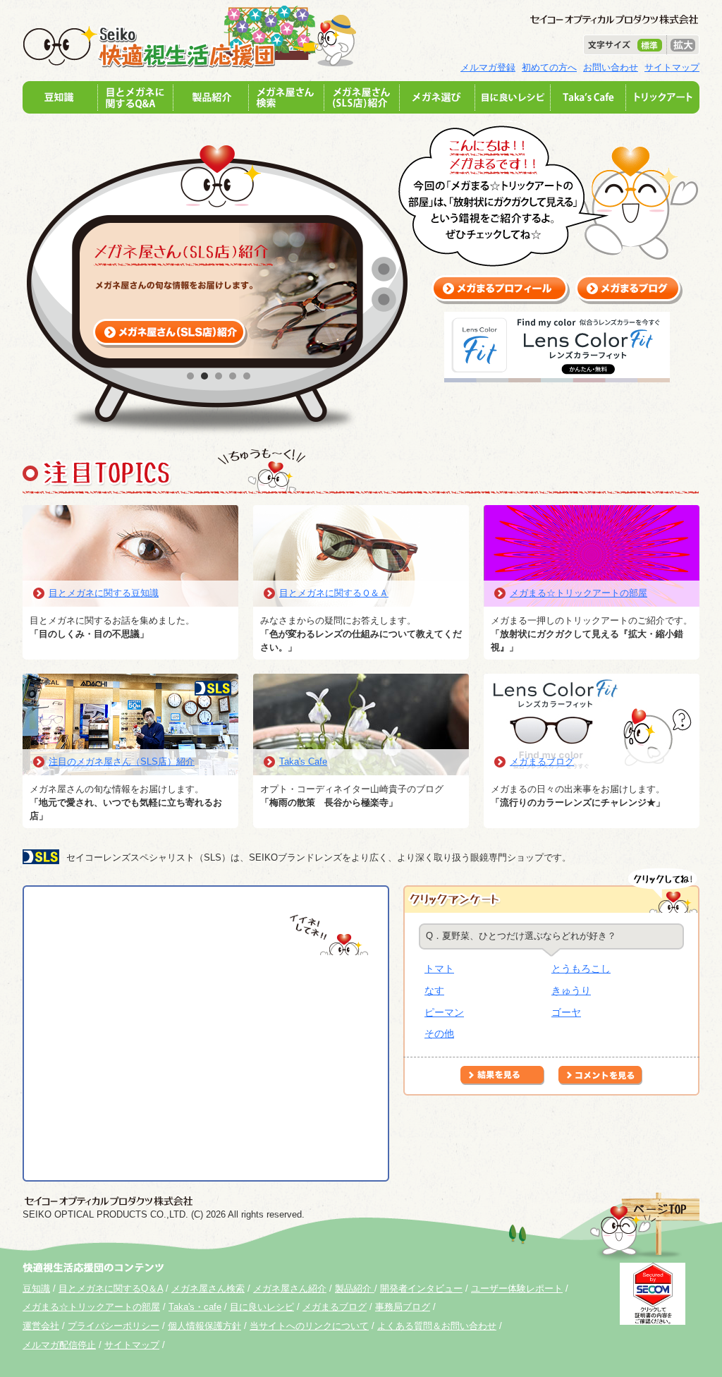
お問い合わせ (610, 67)
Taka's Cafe (303, 761)
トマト (439, 968)
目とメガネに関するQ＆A (111, 1288)
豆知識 (36, 1288)
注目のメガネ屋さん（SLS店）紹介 (122, 761)
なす (434, 990)
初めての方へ (549, 67)
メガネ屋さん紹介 (289, 1288)
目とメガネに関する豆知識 (104, 593)
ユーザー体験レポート (517, 1288)
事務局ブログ (402, 1307)
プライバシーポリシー (113, 1326)
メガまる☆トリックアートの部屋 (578, 593)
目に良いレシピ (262, 1307)
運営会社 (41, 1326)
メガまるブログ (542, 761)
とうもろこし (581, 968)
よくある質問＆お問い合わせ (436, 1326)
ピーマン (444, 1012)
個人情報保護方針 (204, 1326)
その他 (439, 1033)
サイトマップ (671, 67)
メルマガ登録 (487, 67)
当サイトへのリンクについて (309, 1326)
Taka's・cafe (195, 1307)
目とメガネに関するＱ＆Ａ (333, 593)
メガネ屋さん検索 (208, 1288)
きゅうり (571, 990)
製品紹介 (354, 1288)
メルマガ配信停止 (59, 1345)
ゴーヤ (566, 1012)
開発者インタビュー (421, 1288)
